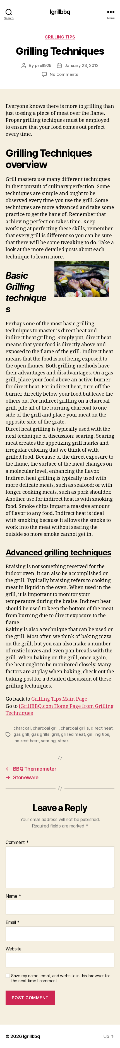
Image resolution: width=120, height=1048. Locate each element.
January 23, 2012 (81, 65)
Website (13, 949)
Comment (17, 842)
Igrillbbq (60, 12)
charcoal (22, 728)
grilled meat (73, 734)
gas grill (21, 734)
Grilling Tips (60, 37)
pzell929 (43, 65)
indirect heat (26, 740)
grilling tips (98, 734)
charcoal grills (74, 728)
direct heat (101, 728)
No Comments (64, 74)
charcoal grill (45, 728)
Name (13, 896)
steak (63, 740)
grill (55, 734)
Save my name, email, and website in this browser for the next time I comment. (60, 978)
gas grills (40, 734)
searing (48, 740)
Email (13, 922)
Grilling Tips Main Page (59, 699)
